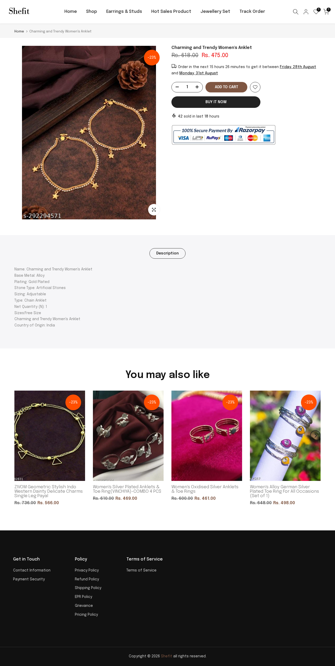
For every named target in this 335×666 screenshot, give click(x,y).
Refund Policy (87, 579)
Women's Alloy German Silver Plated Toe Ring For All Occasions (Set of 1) (284, 491)
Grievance (84, 606)
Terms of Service (141, 570)
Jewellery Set (215, 11)
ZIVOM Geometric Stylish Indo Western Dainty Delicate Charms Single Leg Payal (48, 491)
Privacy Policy (87, 570)
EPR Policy (83, 597)
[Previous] (19, 435)
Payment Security (29, 579)
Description (167, 253)
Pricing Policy (86, 615)
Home (70, 11)
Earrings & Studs (124, 11)
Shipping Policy (88, 588)
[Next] (315, 435)
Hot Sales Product (171, 11)
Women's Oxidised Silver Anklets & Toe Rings (204, 489)
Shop (91, 11)
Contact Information (32, 570)
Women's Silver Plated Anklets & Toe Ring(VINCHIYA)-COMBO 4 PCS (127, 489)
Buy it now (216, 102)
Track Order (252, 11)
